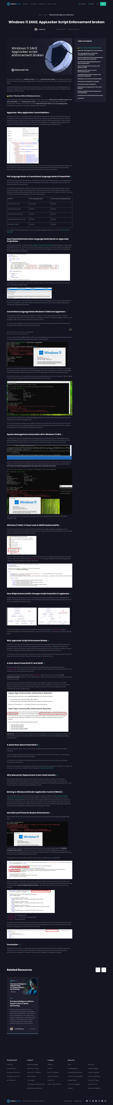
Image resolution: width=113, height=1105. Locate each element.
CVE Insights (31, 1080)
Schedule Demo (11, 1068)
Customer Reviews (53, 1076)
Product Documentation (75, 1076)
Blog (46, 15)
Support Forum (92, 1084)
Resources (91, 1064)
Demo (103, 4)
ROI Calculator (11, 1080)
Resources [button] (42, 4)
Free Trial (10, 1064)
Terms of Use (77, 1101)
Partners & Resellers (74, 1084)
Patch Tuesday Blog (94, 1076)
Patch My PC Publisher (34, 1072)
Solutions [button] (25, 4)
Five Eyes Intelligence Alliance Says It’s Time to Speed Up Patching (22, 1003)
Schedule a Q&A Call (13, 1076)
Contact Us (51, 1080)
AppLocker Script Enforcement (42, 245)
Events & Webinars (53, 1072)
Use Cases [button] (33, 4)
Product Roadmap (93, 1072)
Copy (70, 329)
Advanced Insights (32, 1064)
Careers (50, 1068)
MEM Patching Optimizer (34, 1088)
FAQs (69, 1064)
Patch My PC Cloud (33, 1068)
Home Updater (31, 1076)
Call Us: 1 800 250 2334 (54, 1084)
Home (40, 15)
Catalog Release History (75, 1072)
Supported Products (94, 1088)
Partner (54, 4)
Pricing (49, 4)
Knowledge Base (73, 1068)
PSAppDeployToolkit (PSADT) (36, 1084)
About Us (50, 1064)
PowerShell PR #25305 (46, 768)
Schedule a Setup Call (13, 1072)
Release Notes (72, 1080)
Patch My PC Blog (93, 1080)
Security (70, 1088)
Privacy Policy (68, 1101)
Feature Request (93, 1068)
